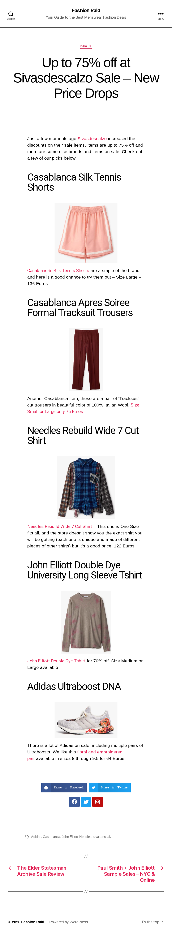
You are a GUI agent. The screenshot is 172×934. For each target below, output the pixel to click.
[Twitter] (86, 802)
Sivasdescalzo (93, 138)
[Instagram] (97, 802)
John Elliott (70, 837)
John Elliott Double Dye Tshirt (56, 660)
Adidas (36, 837)
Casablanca (51, 837)
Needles (85, 837)
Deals (86, 46)
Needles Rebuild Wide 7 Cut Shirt (59, 526)
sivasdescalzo (103, 837)
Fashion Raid (86, 10)
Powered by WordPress (68, 922)
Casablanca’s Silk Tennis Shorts (58, 270)
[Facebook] (74, 802)
